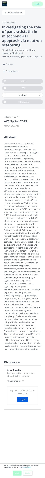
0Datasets (23, 102)
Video (23, 81)
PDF (24, 88)
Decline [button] (27, 473)
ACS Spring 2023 (15, 121)
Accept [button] (17, 473)
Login (37, 4)
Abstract (22, 95)
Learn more (26, 467)
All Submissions (15, 12)
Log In (23, 399)
